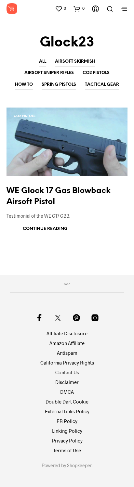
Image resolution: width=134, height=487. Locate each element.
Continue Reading (45, 229)
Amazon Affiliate (67, 343)
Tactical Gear (102, 85)
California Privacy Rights (67, 362)
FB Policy (67, 421)
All (42, 61)
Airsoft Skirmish (75, 61)
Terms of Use (67, 450)
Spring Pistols (59, 85)
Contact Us (67, 372)
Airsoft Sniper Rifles (49, 73)
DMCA (67, 392)
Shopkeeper (79, 465)
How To (24, 85)
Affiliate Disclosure (67, 333)
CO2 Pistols (96, 73)
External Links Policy (67, 411)
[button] (60, 8)
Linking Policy (67, 431)
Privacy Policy (67, 440)
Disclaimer (67, 382)
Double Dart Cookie (67, 401)
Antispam (67, 353)
